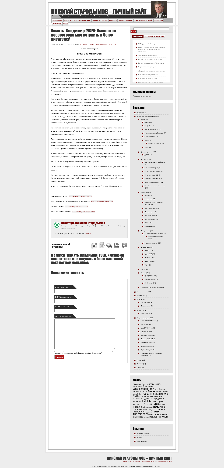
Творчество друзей (143, 20)
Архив (143, 119)
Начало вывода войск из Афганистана (151, 63)
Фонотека (158, 20)
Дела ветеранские (147, 152)
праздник (151, 409)
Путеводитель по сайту (101, 16)
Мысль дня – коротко (151, 129)
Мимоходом (145, 313)
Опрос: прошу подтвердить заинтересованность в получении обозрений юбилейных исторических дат (151, 69)
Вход (165, 15)
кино (146, 401)
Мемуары (144, 192)
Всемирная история (151, 168)
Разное (129, 20)
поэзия (145, 409)
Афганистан (148, 199)
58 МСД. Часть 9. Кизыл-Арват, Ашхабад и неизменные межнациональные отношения (151, 50)
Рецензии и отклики (151, 243)
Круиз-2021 (148, 261)
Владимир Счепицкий (148, 335)
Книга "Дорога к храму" (152, 182)
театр (151, 414)
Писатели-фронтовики (155, 236)
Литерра (139, 437)
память (159, 406)
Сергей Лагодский (146, 350)
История (143, 159)
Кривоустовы (149, 275)
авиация (157, 396)
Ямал (146, 147)
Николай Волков (150, 279)
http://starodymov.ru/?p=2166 (102, 201)
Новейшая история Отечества (155, 186)
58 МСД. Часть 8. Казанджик (147, 44)
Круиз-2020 (148, 257)
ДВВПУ (147, 155)
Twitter (123, 246)
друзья (161, 398)
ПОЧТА (121, 20)
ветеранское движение (143, 398)
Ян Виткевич (149, 283)
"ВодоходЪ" (138, 384)
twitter (159, 10)
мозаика (137, 406)
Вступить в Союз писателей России (150, 59)
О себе (147, 223)
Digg (102, 246)
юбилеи (153, 416)
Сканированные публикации (154, 133)
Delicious (94, 246)
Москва (152, 391)
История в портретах (151, 178)
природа (161, 409)
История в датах (150, 175)
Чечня (147, 140)
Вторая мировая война (152, 171)
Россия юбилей (160, 393)
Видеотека (57, 20)
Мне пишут (144, 302)
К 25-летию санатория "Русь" (148, 75)
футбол (146, 417)
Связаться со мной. (154, 466)
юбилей (163, 416)
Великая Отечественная (143, 387)
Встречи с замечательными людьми (94, 44)
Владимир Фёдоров (143, 433)
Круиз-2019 (148, 254)
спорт (156, 412)
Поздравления (145, 306)
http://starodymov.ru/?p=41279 (80, 196)
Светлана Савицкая (147, 346)
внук (155, 399)
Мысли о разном (100, 20)
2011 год (147, 122)
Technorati (116, 246)
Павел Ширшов (142, 441)
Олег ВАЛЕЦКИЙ (146, 342)
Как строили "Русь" (151, 208)
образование (148, 407)
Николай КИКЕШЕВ (147, 339)
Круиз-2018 (148, 250)
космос (153, 401)
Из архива (148, 126)
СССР (140, 396)
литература (150, 403)
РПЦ (139, 394)
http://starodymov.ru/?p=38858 (83, 212)
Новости (113, 20)
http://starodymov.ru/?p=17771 (76, 206)
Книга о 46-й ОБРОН (155, 143)
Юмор (65, 24)
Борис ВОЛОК (145, 331)
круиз (160, 401)
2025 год (159, 384)
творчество (141, 414)
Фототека (57, 24)
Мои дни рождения (151, 215)
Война (155, 389)
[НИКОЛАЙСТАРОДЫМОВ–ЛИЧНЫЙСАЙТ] (98, 11)
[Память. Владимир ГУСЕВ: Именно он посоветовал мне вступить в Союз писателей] (83, 34)
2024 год (152, 384)
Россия (146, 393)
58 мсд (147, 195)
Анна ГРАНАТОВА (146, 328)
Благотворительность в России (155, 162)
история (137, 401)
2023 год (146, 384)
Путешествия (145, 247)
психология (139, 411)
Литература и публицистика (77, 20)
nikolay (88, 234)
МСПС (145, 391)
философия (138, 417)
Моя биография (67, 16)
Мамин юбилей (149, 212)
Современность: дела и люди (150, 287)
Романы (143, 273)
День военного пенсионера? (147, 55)
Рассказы (144, 269)
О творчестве (145, 231)
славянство (149, 412)
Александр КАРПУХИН (148, 321)
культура (137, 404)
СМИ (135, 396)
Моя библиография (83, 16)
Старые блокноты (150, 136)
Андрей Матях (145, 324)
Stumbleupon (109, 246)
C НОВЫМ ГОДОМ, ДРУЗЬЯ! (148, 78)
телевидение (160, 414)
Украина (148, 396)
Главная (55, 16)
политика (137, 409)
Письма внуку (149, 226)
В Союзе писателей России (154, 233)
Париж (147, 265)
